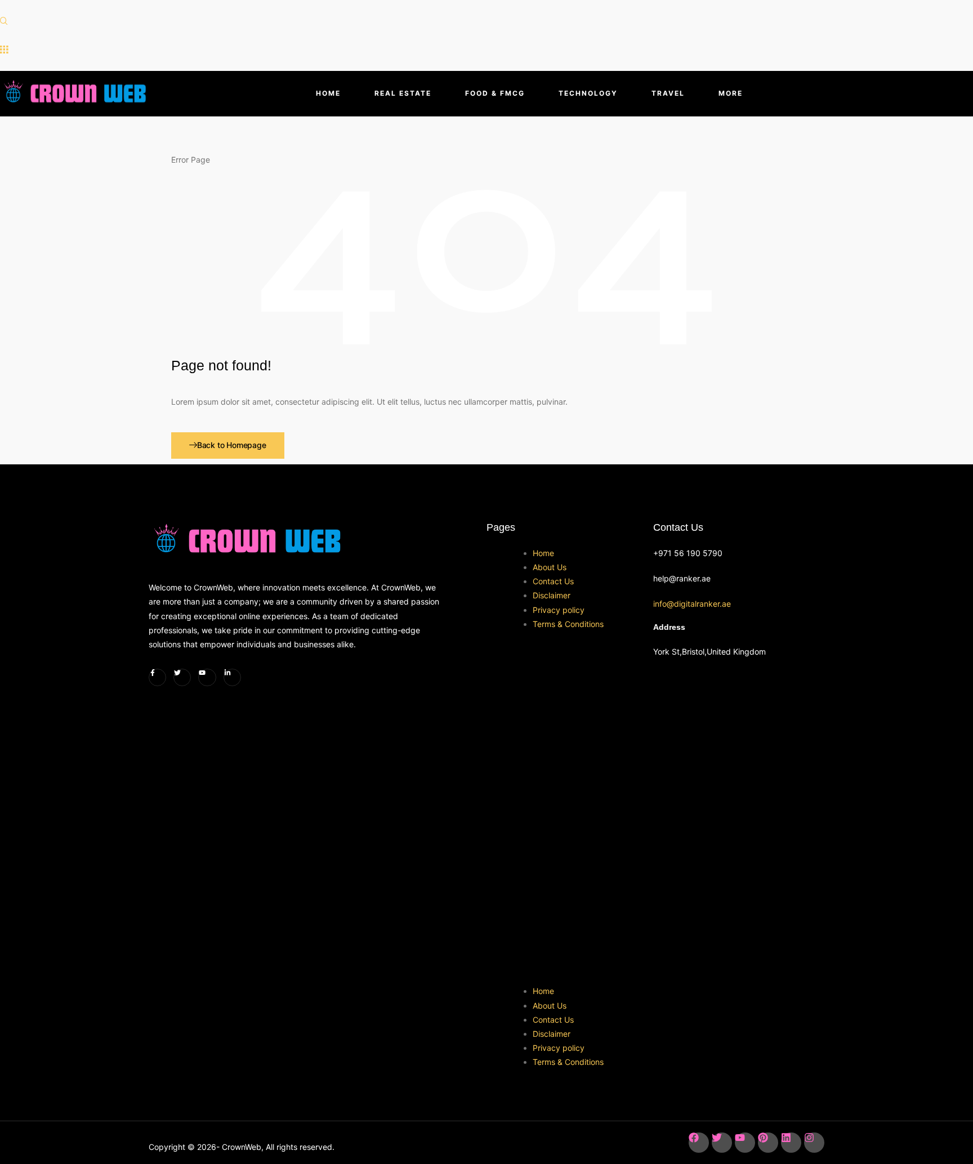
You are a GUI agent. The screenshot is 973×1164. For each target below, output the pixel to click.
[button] (4, 21)
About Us (549, 567)
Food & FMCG (495, 93)
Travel (668, 93)
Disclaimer (551, 595)
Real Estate (402, 93)
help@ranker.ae (682, 578)
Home (328, 93)
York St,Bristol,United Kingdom (709, 651)
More (730, 93)
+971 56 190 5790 (687, 553)
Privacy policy (558, 610)
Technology (588, 93)
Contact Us (553, 581)
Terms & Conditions (568, 624)
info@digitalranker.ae (692, 603)
